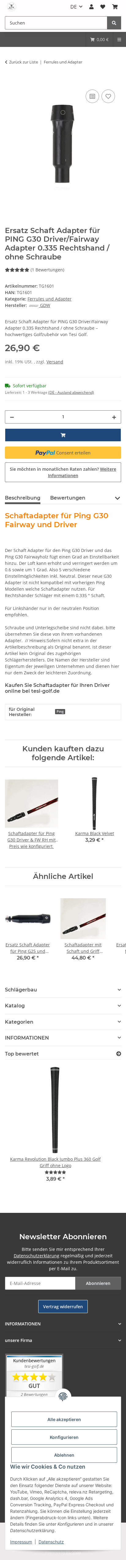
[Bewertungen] (55, 1172)
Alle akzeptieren (64, 1419)
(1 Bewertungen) (47, 270)
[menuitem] (99, 39)
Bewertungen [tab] (67, 498)
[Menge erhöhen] (114, 417)
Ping (60, 711)
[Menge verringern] (12, 417)
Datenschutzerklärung (36, 1256)
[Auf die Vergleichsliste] (92, 96)
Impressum (21, 1541)
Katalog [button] (15, 1006)
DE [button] (73, 6)
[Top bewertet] (118, 1054)
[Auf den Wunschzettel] (108, 96)
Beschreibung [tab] (22, 498)
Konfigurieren (64, 1437)
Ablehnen (64, 1455)
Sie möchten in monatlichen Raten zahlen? (63, 472)
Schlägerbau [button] (21, 990)
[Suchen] (114, 22)
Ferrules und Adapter (50, 299)
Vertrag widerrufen (63, 1306)
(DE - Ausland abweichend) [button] (71, 392)
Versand (54, 362)
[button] (91, 7)
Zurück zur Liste (23, 62)
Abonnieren (98, 1283)
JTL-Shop (73, 1552)
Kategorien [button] (19, 1022)
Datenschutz (51, 1541)
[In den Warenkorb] (10, 81)
